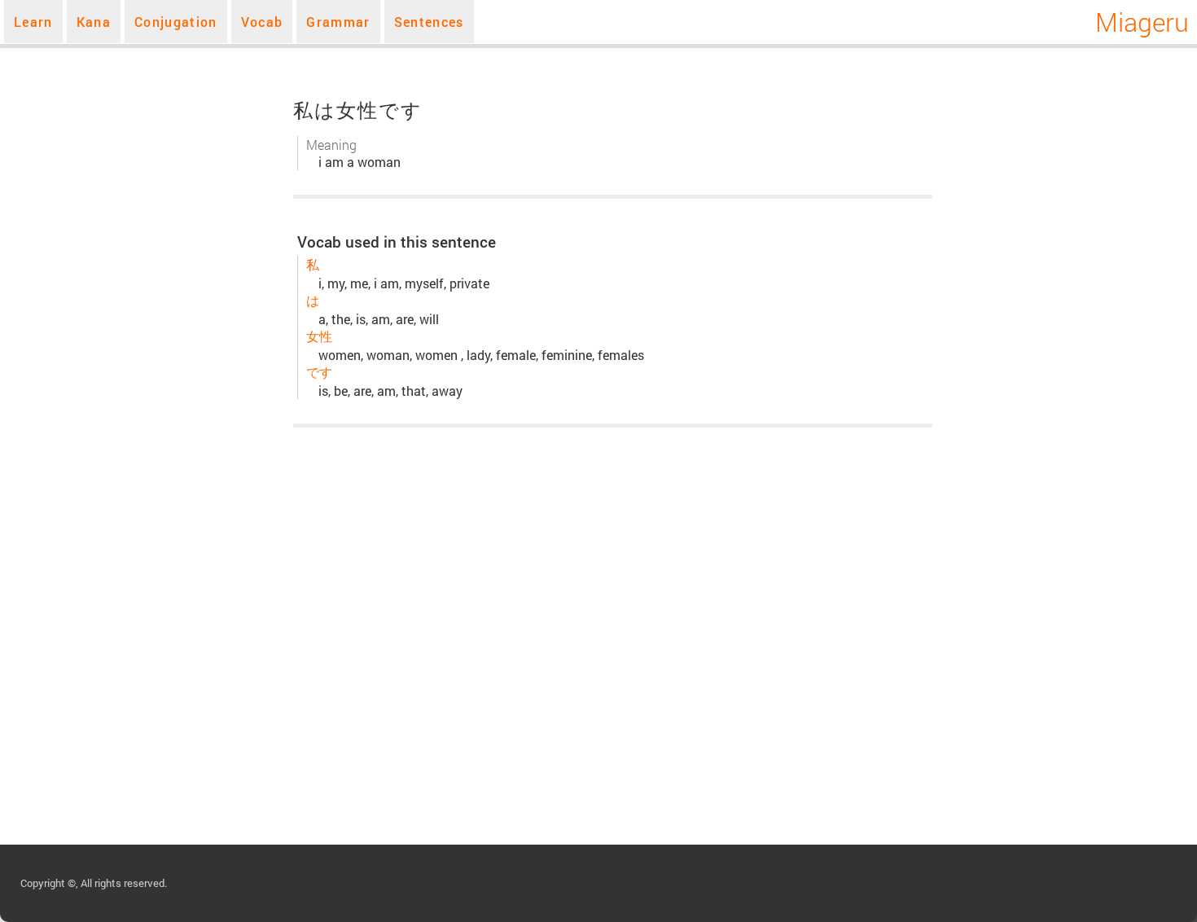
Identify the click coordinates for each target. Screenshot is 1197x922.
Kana (94, 21)
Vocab (262, 21)
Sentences (429, 21)
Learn (33, 21)
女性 (319, 336)
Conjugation (175, 21)
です (319, 371)
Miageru (1142, 21)
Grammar (338, 21)
